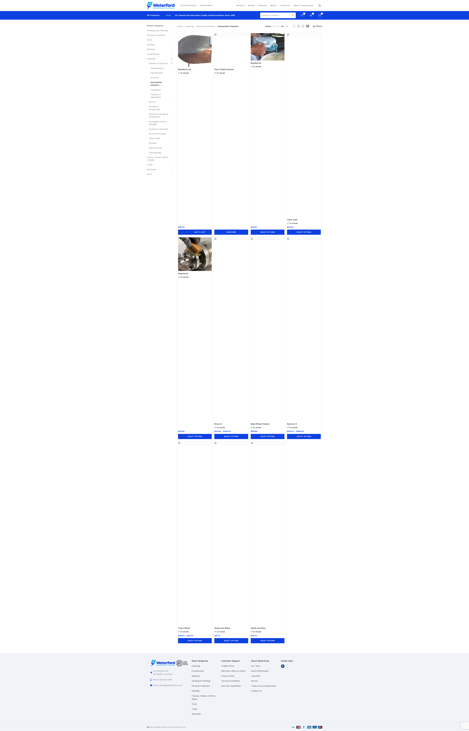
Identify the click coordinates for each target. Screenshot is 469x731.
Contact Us (256, 691)
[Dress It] (231, 329)
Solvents (155, 77)
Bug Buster (256, 63)
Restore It (292, 424)
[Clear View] (304, 125)
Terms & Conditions (230, 681)
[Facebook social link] (283, 666)
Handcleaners (157, 68)
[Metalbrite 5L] (195, 50)
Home (179, 26)
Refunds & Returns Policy (233, 671)
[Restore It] (304, 329)
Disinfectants (157, 73)
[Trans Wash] (195, 534)
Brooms (152, 102)
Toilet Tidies (154, 138)
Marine (254, 681)
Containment (153, 54)
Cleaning (151, 59)
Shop (168, 15)
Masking (151, 49)
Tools (149, 40)
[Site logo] (160, 5)
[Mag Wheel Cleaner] (267, 329)
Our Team (256, 666)
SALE (149, 174)
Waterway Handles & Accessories (158, 115)
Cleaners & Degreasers (156, 95)
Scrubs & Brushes (157, 134)
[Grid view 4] (307, 26)
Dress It (218, 424)
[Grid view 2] (298, 26)
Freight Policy (227, 666)
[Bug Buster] (267, 46)
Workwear (151, 169)
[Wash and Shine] (231, 534)
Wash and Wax (258, 628)
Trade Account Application (263, 686)
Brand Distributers (260, 671)
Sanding (150, 44)
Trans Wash (184, 628)
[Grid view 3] (303, 26)
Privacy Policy (227, 676)
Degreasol (183, 273)
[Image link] (169, 663)
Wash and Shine (222, 628)
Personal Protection (156, 35)
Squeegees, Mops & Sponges (158, 122)
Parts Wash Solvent (224, 69)
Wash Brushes (155, 148)
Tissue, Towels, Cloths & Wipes (157, 158)
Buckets (152, 143)
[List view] (294, 26)
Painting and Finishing (157, 30)
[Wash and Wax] (267, 534)
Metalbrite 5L (184, 69)
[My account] (319, 5)
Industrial (255, 676)
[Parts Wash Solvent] (231, 50)
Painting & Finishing (201, 681)
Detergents (156, 90)
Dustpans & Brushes (158, 129)
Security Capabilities (231, 686)
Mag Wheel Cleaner (260, 424)
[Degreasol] (195, 254)
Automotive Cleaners (156, 83)
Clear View (292, 219)
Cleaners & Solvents (158, 63)
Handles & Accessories (154, 107)
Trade (149, 165)
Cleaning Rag (155, 152)
